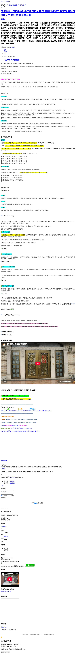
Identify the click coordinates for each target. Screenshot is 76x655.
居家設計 (12, 47)
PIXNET (27, 634)
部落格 (5, 51)
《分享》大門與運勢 (12, 60)
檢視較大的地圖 (4, 460)
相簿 (5, 50)
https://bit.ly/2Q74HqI (23, 399)
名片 (5, 53)
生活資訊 (12, 483)
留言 (14, 477)
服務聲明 (52, 634)
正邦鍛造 (3, 468)
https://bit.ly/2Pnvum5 (22, 396)
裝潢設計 (12, 481)
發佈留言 (3, 497)
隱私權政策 (46, 634)
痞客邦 (11, 477)
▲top (2, 485)
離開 (9, 652)
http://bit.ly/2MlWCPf (6, 591)
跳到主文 (3, 19)
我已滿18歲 (3, 652)
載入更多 (3, 488)
